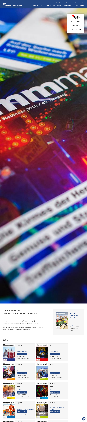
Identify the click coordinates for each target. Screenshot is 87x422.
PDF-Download (73, 328)
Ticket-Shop (35, 5)
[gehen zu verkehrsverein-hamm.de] (13, 6)
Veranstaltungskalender (71, 2)
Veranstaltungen (67, 5)
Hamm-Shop (81, 2)
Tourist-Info (48, 5)
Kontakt (82, 5)
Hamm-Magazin (57, 5)
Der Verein (75, 5)
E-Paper (18, 358)
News (42, 5)
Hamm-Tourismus (60, 2)
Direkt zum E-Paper (21, 353)
